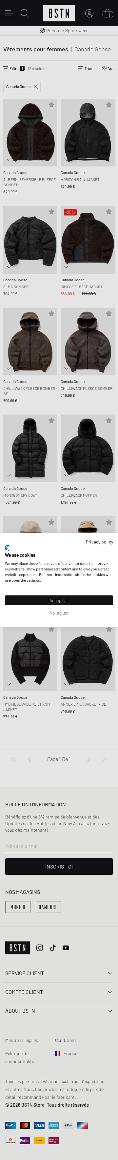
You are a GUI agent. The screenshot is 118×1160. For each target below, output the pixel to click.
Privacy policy (99, 541)
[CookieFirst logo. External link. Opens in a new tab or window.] (7, 548)
